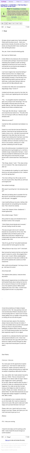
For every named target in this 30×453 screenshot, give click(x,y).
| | (20, 23)
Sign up (7, 440)
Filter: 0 (18, 1)
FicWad (3, 1)
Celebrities (12, 5)
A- (2, 23)
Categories (4, 5)
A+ (10, 23)
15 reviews (23, 9)
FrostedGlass (16, 9)
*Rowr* (9, 8)
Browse (11, 1)
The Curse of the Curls (8, 6)
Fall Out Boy (22, 5)
